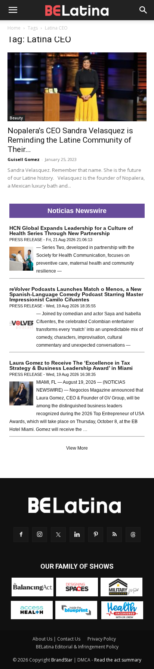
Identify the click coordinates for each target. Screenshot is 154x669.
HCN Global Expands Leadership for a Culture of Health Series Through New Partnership (71, 230)
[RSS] (114, 534)
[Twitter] (58, 534)
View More (77, 448)
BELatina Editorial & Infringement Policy (77, 647)
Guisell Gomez (23, 159)
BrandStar (62, 660)
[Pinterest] (95, 534)
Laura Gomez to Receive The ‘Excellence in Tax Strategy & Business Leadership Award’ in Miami (71, 365)
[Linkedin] (77, 534)
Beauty (16, 118)
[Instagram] (39, 534)
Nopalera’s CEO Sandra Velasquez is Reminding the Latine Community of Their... (70, 140)
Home (14, 28)
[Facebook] (20, 534)
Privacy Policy (101, 639)
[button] (13, 10)
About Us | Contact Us (56, 639)
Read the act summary (117, 660)
